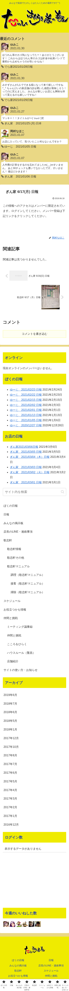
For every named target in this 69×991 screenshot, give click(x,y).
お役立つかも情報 (15, 609)
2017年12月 (11, 738)
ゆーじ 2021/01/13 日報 (26, 415)
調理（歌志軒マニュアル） (28, 574)
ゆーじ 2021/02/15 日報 (26, 399)
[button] (62, 492)
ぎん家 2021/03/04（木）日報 (30, 456)
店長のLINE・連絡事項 (18, 531)
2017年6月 (10, 772)
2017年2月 (10, 807)
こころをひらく (17, 644)
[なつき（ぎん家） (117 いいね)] (12, 924)
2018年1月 (10, 729)
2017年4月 (10, 790)
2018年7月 (10, 703)
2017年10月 (11, 746)
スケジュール (12, 600)
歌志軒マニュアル (18, 566)
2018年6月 (10, 712)
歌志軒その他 (15, 557)
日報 (6, 514)
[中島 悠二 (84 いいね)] (31, 924)
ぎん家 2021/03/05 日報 (26, 451)
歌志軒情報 (14, 548)
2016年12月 (11, 824)
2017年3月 (10, 798)
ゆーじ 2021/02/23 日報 (26, 389)
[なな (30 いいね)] (38, 924)
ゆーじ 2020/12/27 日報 (26, 425)
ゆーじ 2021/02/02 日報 (26, 404)
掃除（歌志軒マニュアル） (28, 592)
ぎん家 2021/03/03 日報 (26, 467)
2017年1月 (10, 815)
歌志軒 (8, 540)
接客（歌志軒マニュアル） (28, 583)
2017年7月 (10, 764)
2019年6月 (10, 694)
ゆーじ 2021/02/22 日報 (26, 394)
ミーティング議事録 (20, 626)
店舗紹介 (12, 661)
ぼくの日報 (11, 505)
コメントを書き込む (34, 333)
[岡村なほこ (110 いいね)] (19, 924)
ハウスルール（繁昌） (21, 652)
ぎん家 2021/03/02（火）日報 (30, 472)
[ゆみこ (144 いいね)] (6, 924)
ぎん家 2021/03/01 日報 (26, 482)
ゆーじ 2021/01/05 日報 (26, 420)
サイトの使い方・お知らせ (21, 669)
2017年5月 (10, 781)
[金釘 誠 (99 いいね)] (25, 924)
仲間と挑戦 (11, 618)
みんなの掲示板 (13, 523)
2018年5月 (10, 720)
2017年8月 (10, 755)
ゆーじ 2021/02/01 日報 (26, 409)
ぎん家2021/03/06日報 (24, 446)
